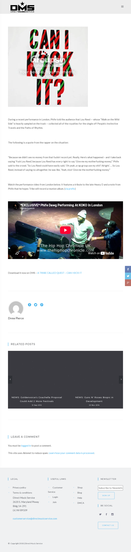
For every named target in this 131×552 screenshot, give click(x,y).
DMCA (80, 503)
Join (54, 502)
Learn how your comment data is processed (71, 453)
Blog (79, 492)
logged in (26, 445)
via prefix (70, 188)
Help (79, 497)
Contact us (108, 525)
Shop (80, 487)
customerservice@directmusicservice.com (35, 518)
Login (55, 497)
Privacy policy (19, 487)
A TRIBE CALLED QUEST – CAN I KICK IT (59, 272)
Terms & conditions (22, 492)
